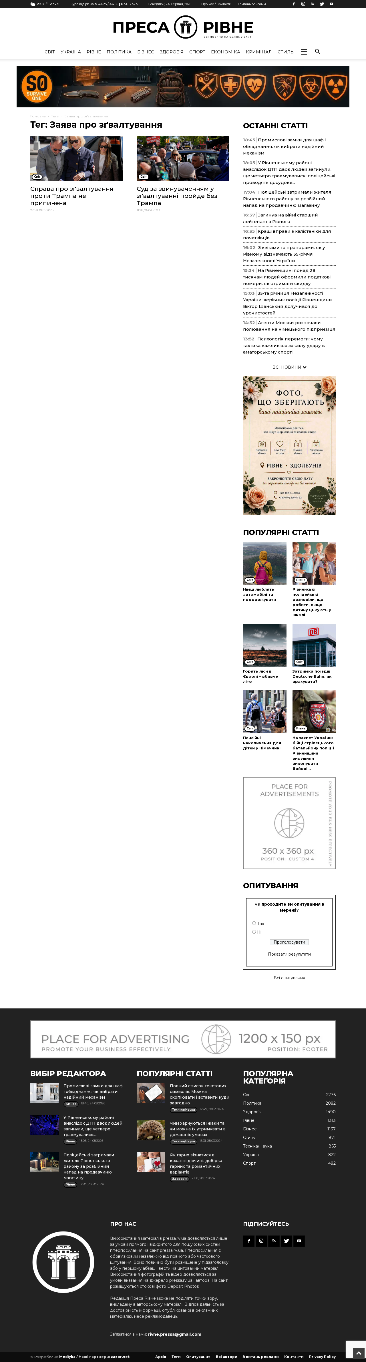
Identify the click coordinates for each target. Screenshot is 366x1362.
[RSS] (312, 4)
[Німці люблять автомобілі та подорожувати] (265, 563)
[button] (304, 52)
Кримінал (259, 52)
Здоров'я (172, 52)
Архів (160, 1357)
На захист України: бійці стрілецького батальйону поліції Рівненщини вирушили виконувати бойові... (313, 753)
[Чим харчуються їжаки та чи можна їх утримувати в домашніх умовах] (151, 1130)
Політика (119, 52)
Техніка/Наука (257, 1146)
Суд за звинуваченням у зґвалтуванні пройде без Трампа (177, 195)
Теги (55, 116)
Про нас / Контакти (216, 4)
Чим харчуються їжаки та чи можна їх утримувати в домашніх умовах (198, 1129)
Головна (38, 116)
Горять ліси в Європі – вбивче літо (260, 676)
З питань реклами (251, 4)
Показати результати (289, 954)
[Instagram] (303, 4)
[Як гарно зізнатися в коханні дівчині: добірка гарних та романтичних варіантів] (151, 1162)
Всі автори (226, 1357)
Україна (71, 52)
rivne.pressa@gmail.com (174, 1334)
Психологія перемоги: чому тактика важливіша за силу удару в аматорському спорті (284, 345)
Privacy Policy (322, 1357)
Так (260, 923)
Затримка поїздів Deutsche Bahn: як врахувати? (312, 676)
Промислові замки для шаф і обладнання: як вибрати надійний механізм (284, 146)
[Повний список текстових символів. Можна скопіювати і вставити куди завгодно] (151, 1093)
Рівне (94, 52)
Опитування (198, 1357)
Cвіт (50, 52)
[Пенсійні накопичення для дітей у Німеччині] (265, 711)
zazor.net (120, 1357)
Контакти (294, 1357)
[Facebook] (293, 4)
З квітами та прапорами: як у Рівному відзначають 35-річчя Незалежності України (284, 254)
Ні (259, 932)
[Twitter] (322, 4)
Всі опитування (289, 977)
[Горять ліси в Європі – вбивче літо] (265, 645)
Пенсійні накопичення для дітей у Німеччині (262, 742)
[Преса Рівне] (183, 27)
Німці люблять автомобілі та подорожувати (259, 594)
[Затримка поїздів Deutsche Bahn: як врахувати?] (314, 645)
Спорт (197, 52)
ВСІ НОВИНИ (287, 367)
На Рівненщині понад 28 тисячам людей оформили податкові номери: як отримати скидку (287, 277)
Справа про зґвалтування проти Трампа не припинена (72, 195)
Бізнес (145, 52)
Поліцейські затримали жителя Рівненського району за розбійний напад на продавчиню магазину (287, 198)
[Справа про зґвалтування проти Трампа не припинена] (76, 158)
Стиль (286, 52)
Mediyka (67, 1357)
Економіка (225, 52)
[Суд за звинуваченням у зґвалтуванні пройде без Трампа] (183, 158)
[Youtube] (331, 4)
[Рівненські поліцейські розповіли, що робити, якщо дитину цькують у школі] (314, 563)
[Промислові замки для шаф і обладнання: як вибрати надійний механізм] (44, 1093)
